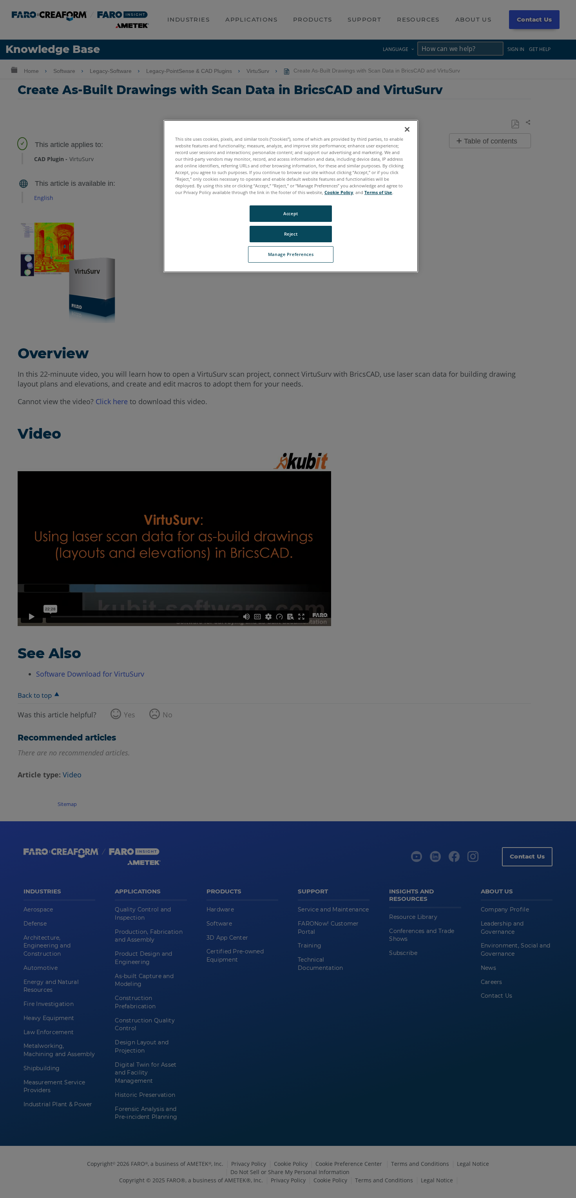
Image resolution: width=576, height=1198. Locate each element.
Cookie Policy (338, 192)
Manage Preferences (290, 254)
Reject (290, 234)
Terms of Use (378, 192)
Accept (290, 213)
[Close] (407, 129)
